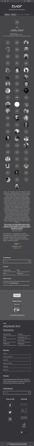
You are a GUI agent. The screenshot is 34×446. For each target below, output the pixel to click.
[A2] (24, 411)
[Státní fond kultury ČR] (24, 432)
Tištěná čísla (7, 270)
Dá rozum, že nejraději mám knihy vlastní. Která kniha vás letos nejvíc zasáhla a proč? (16, 226)
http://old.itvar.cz (14, 282)
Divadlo (5, 381)
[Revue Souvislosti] (24, 417)
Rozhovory (20, 34)
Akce (22, 14)
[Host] (24, 404)
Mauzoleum (27, 379)
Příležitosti (27, 14)
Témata (13, 14)
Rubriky (7, 14)
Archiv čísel (21, 340)
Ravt (19, 14)
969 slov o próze (17, 383)
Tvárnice (20, 334)
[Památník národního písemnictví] (24, 425)
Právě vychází (20, 379)
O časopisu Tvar (22, 337)
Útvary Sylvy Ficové (8, 383)
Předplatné (21, 343)
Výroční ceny (27, 381)
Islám (23, 383)
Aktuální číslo (7, 334)
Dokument (20, 381)
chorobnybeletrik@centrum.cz (18, 315)
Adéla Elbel (13, 34)
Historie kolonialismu (12, 381)
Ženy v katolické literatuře (9, 379)
